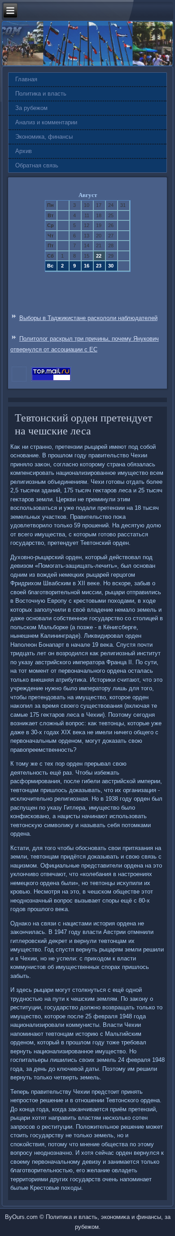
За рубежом (31, 108)
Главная (26, 79)
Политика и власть (40, 93)
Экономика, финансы (44, 136)
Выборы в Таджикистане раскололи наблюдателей (88, 318)
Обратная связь (36, 165)
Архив (23, 151)
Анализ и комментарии (46, 122)
